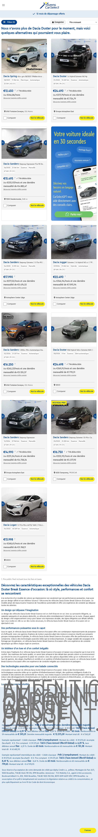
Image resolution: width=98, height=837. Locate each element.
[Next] (45, 55)
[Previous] (3, 55)
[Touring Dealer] (49, 5)
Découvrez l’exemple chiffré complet (15, 98)
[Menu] (3, 5)
